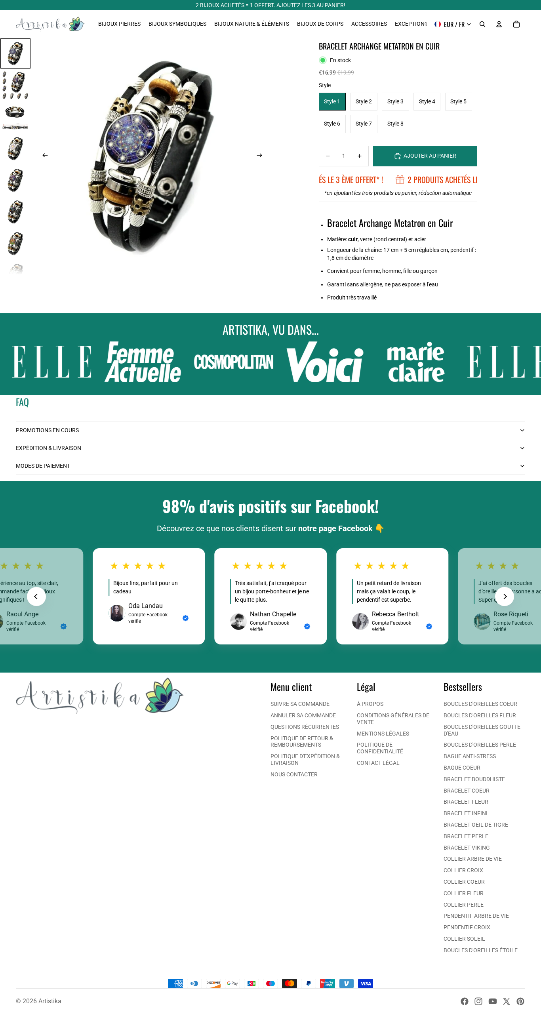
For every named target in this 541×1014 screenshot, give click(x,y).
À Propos (370, 704)
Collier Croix (463, 870)
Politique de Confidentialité (380, 748)
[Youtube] (492, 1001)
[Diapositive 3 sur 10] (15, 117)
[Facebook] (464, 1001)
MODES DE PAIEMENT (43, 466)
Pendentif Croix (467, 927)
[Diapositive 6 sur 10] (15, 212)
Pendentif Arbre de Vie (476, 916)
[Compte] (499, 24)
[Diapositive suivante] (261, 156)
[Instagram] (478, 1001)
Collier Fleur (464, 893)
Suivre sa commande (300, 704)
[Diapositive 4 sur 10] (15, 148)
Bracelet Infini (466, 813)
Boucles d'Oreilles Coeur (480, 704)
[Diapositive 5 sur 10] (15, 180)
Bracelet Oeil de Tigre (476, 824)
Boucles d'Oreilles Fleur (480, 715)
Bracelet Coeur (467, 790)
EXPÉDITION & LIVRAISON (48, 448)
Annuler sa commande (303, 715)
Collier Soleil (464, 939)
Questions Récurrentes (304, 727)
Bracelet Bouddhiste (474, 779)
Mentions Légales (383, 733)
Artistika (49, 1001)
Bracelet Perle (466, 836)
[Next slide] (504, 596)
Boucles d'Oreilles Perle (480, 744)
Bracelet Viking (467, 847)
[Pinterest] (520, 1001)
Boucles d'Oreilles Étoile (481, 950)
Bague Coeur (462, 767)
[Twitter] (506, 1001)
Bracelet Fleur (466, 802)
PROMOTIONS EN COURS (47, 430)
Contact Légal (378, 763)
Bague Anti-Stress (470, 756)
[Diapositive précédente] (42, 156)
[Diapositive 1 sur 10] (15, 53)
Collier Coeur (464, 882)
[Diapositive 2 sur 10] (15, 85)
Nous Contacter (294, 774)
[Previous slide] (36, 596)
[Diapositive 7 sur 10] (15, 243)
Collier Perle (464, 905)
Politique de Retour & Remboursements (301, 741)
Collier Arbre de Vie (473, 859)
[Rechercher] (482, 24)
